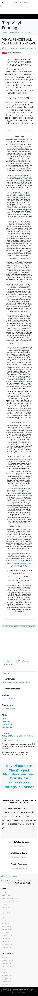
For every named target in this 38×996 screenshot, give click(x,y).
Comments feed (7, 724)
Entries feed (6, 721)
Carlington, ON (7, 942)
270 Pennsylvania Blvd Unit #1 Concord (21, 736)
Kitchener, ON (7, 969)
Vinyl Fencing (8, 664)
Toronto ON (6, 985)
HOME (4, 892)
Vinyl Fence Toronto (21, 526)
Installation (6, 908)
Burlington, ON (7, 935)
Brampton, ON (7, 929)
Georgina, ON (6, 979)
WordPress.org (7, 727)
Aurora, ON (5, 920)
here (16, 846)
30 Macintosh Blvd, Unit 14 (11, 881)
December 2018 (7, 699)
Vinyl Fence (7, 661)
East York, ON (6, 948)
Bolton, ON (5, 923)
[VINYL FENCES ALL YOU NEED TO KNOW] (19, 48)
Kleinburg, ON (6, 966)
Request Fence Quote (10, 901)
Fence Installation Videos (11, 898)
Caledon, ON (6, 939)
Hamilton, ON (6, 976)
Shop (21, 857)
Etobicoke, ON (7, 982)
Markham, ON (6, 963)
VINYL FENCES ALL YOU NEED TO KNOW (18, 41)
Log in (4, 718)
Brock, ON (5, 932)
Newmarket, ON (7, 957)
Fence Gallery (7, 895)
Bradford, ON (6, 926)
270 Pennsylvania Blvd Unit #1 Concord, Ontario (21, 564)
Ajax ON (4, 917)
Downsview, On (7, 945)
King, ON (5, 973)
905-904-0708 (13, 740)
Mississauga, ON (7, 960)
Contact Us (6, 905)
